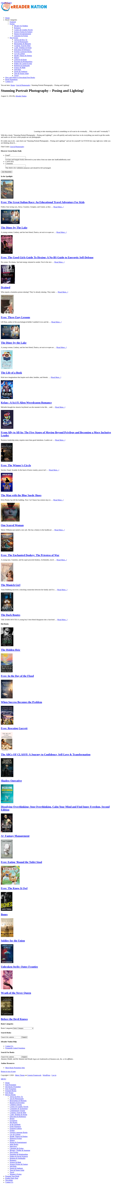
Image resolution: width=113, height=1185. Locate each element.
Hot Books (13, 1122)
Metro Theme (20, 1075)
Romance (17, 28)
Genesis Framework (34, 1075)
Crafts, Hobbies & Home (23, 48)
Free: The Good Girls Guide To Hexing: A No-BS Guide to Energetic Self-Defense (47, 257)
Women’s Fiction (16, 1174)
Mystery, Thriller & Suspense (20, 1150)
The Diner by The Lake (14, 227)
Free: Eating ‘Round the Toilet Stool (21, 862)
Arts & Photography (21, 42)
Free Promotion (10, 1089)
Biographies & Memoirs (22, 44)
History (16, 58)
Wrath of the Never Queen (16, 992)
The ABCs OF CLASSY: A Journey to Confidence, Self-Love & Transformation (45, 754)
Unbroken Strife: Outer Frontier (19, 966)
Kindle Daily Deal (11, 1178)
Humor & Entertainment (22, 34)
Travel (16, 75)
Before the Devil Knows (14, 1019)
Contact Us (9, 81)
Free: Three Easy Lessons (15, 317)
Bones (4, 914)
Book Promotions (11, 79)
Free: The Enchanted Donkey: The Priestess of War (30, 555)
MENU (3, 1079)
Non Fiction (14, 38)
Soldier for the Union (13, 940)
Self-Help (17, 69)
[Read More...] (58, 207)
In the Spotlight (15, 1124)
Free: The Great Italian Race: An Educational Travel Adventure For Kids (43, 202)
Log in (54, 1075)
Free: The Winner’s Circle (16, 465)
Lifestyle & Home (20, 60)
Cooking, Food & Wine (22, 46)
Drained (5, 287)
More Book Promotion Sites (15, 1068)
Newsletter (9, 1180)
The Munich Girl (10, 585)
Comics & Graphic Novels (23, 30)
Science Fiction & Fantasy (23, 32)
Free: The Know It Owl (14, 888)
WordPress (46, 1075)
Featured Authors (16, 1128)
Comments (9, 164)
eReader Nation (6, 3)
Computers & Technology (19, 1109)
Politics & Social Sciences (19, 1156)
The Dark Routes (10, 614)
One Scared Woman (12, 525)
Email (7, 155)
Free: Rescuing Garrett (14, 728)
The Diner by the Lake (13, 342)
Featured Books (10, 1091)
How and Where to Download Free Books (20, 77)
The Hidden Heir (10, 649)
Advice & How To (20, 40)
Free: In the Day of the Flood (17, 675)
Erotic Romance (15, 1126)
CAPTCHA (9, 162)
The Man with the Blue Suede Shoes (21, 495)
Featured (13, 22)
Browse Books (10, 1095)
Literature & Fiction (21, 36)
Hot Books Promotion (13, 1087)
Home (7, 18)
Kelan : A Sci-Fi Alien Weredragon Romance (26, 402)
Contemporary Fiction (17, 1111)
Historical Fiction (16, 1138)
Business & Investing (17, 1103)
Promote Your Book (12, 1176)
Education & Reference (22, 50)
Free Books (9, 1093)
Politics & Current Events (23, 64)
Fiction (12, 24)
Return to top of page (8, 1071)
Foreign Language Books (23, 52)
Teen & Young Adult (21, 73)
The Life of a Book (11, 372)
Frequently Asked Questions (15, 1048)
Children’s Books (16, 1105)
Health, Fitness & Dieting (23, 56)
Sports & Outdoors (20, 71)
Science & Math (19, 67)
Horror (12, 1118)
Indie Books (14, 1144)
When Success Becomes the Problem (21, 702)
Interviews (13, 1146)
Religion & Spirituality (22, 66)
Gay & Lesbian (19, 54)
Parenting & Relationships (23, 62)
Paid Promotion (10, 1085)
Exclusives (13, 1120)
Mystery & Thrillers (21, 26)
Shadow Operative (11, 780)
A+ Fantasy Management (15, 835)
